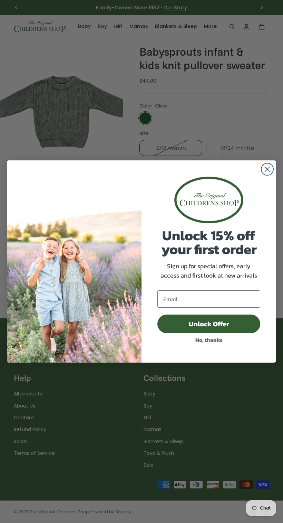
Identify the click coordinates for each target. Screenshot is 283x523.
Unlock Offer (209, 324)
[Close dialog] (267, 169)
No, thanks (209, 340)
